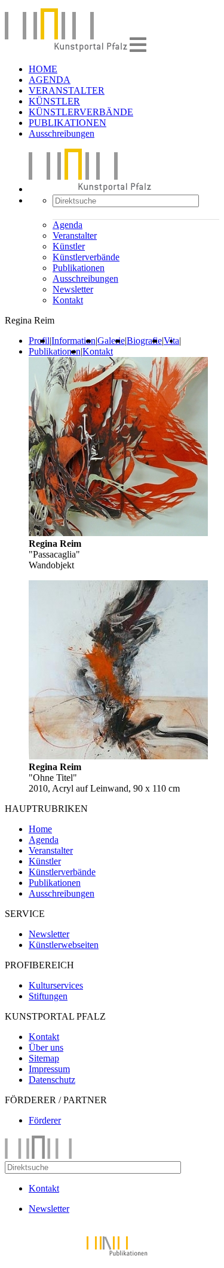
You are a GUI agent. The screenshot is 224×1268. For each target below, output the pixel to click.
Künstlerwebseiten (64, 945)
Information (73, 341)
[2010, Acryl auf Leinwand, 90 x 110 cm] (118, 756)
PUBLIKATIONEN (67, 123)
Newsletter (73, 289)
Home (40, 829)
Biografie (144, 341)
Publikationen (79, 268)
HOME (43, 69)
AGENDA (49, 80)
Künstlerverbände (86, 257)
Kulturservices (56, 985)
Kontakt (68, 300)
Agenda (67, 225)
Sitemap (44, 1058)
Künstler (69, 246)
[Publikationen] (112, 1257)
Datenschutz (52, 1080)
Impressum (49, 1069)
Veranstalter (75, 235)
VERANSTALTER (67, 90)
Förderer (45, 1120)
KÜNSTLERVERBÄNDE (81, 112)
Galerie (111, 341)
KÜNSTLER (54, 101)
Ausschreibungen (61, 133)
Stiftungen (48, 996)
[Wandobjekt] (118, 533)
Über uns (46, 1047)
